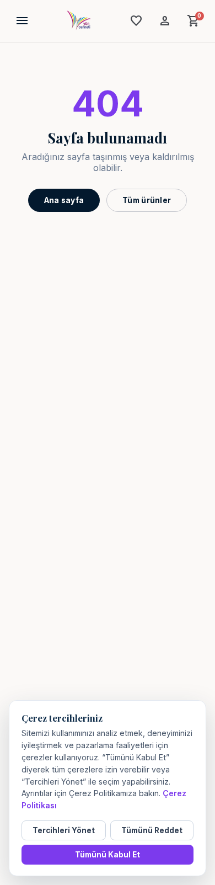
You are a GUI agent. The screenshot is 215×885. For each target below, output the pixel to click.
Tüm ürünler (146, 200)
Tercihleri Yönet (64, 830)
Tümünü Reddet (151, 830)
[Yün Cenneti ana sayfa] (79, 21)
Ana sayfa (64, 200)
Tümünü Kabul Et (107, 854)
